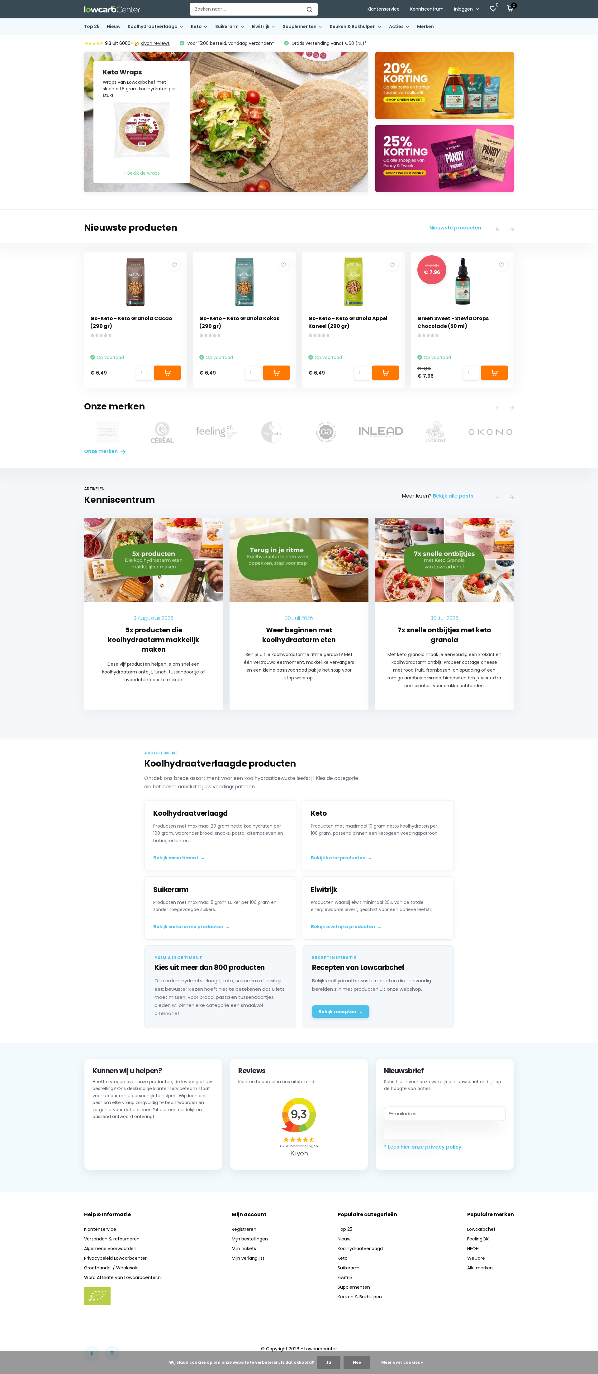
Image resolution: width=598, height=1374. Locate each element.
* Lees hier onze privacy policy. (423, 1146)
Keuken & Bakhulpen (353, 26)
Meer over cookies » (402, 1362)
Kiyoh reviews (155, 43)
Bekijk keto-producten (341, 858)
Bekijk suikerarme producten (191, 926)
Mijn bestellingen (250, 1239)
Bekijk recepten (340, 1011)
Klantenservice (384, 9)
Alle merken (480, 1268)
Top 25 (92, 26)
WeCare (476, 1258)
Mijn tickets (244, 1248)
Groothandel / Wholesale (111, 1268)
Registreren (244, 1229)
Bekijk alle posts (453, 495)
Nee (357, 1362)
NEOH (473, 1248)
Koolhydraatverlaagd (153, 26)
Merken (425, 26)
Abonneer (412, 1132)
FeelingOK (478, 1239)
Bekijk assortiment (179, 858)
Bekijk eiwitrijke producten (346, 926)
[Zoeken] (310, 9)
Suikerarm (227, 26)
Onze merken (101, 451)
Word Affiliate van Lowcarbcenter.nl (123, 1277)
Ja (328, 1362)
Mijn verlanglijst (248, 1258)
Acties (396, 26)
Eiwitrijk (260, 26)
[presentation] (498, 229)
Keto (196, 26)
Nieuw (114, 26)
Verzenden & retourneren (112, 1239)
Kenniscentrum (427, 9)
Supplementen (299, 26)
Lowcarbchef (481, 1229)
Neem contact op (120, 1153)
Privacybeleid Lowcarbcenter (115, 1258)
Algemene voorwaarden (110, 1248)
